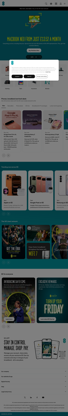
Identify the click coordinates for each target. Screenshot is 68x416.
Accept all (17, 76)
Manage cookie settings (42, 76)
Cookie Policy (48, 71)
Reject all (29, 76)
